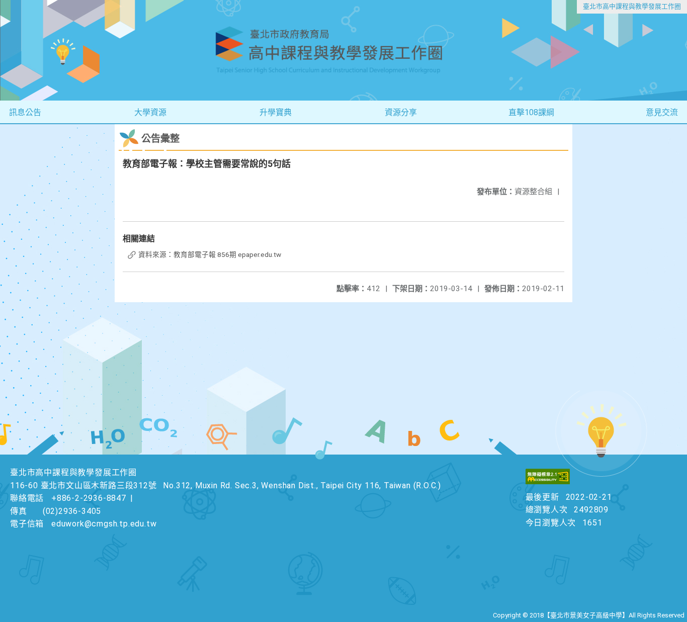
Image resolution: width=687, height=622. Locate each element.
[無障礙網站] (548, 481)
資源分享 (401, 112)
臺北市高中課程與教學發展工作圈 (632, 6)
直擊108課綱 (531, 112)
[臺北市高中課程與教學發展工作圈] (343, 50)
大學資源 (150, 112)
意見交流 (662, 112)
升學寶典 (276, 112)
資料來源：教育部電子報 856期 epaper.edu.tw (209, 254)
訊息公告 (25, 112)
